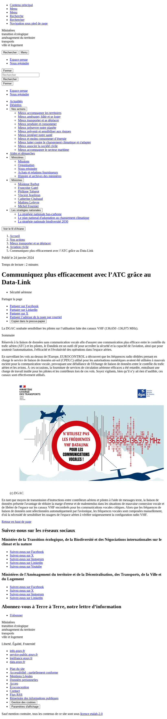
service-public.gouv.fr (24, 654)
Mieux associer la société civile (38, 146)
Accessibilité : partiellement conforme (34, 672)
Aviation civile (19, 247)
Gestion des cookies (23, 702)
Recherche (16, 16)
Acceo (14, 683)
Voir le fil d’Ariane (13, 228)
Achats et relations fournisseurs (38, 172)
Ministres (16, 180)
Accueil (15, 236)
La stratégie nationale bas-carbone (40, 214)
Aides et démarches (22, 153)
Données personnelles (24, 680)
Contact (15, 691)
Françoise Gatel (28, 187)
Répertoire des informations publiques (34, 698)
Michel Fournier (28, 206)
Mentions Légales (21, 676)
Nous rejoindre (19, 63)
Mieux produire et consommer (37, 124)
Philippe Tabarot (28, 191)
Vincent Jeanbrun (29, 195)
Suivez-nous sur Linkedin (26, 562)
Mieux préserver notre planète (37, 127)
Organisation (26, 165)
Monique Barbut (28, 184)
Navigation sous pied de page (29, 23)
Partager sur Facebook (24, 306)
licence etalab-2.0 (91, 714)
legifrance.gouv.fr (21, 658)
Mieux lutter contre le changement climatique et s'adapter (54, 142)
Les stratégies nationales (26, 210)
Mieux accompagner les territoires (39, 113)
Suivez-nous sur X (22, 555)
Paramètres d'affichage (24, 706)
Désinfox (16, 105)
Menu (13, 8)
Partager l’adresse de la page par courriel (36, 317)
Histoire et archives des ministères (39, 176)
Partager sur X (19, 313)
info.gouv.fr (17, 651)
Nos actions (18, 109)
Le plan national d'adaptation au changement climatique (53, 218)
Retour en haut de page (16, 521)
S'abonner (16, 615)
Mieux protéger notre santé (35, 135)
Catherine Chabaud (30, 198)
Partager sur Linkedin (23, 309)
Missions (23, 161)
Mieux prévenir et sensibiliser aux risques (44, 131)
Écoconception (19, 687)
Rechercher (17, 19)
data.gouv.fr (17, 662)
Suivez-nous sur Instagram (27, 559)
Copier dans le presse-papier (28, 321)
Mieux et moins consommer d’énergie (42, 138)
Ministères (17, 157)
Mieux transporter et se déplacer (38, 120)
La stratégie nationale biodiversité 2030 (43, 221)
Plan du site (17, 669)
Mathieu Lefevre (28, 202)
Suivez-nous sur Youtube (26, 566)
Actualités (16, 101)
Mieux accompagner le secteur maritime (43, 149)
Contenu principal (21, 5)
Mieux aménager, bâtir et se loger (39, 116)
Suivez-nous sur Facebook (27, 551)
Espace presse (19, 59)
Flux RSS (16, 694)
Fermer (7, 70)
